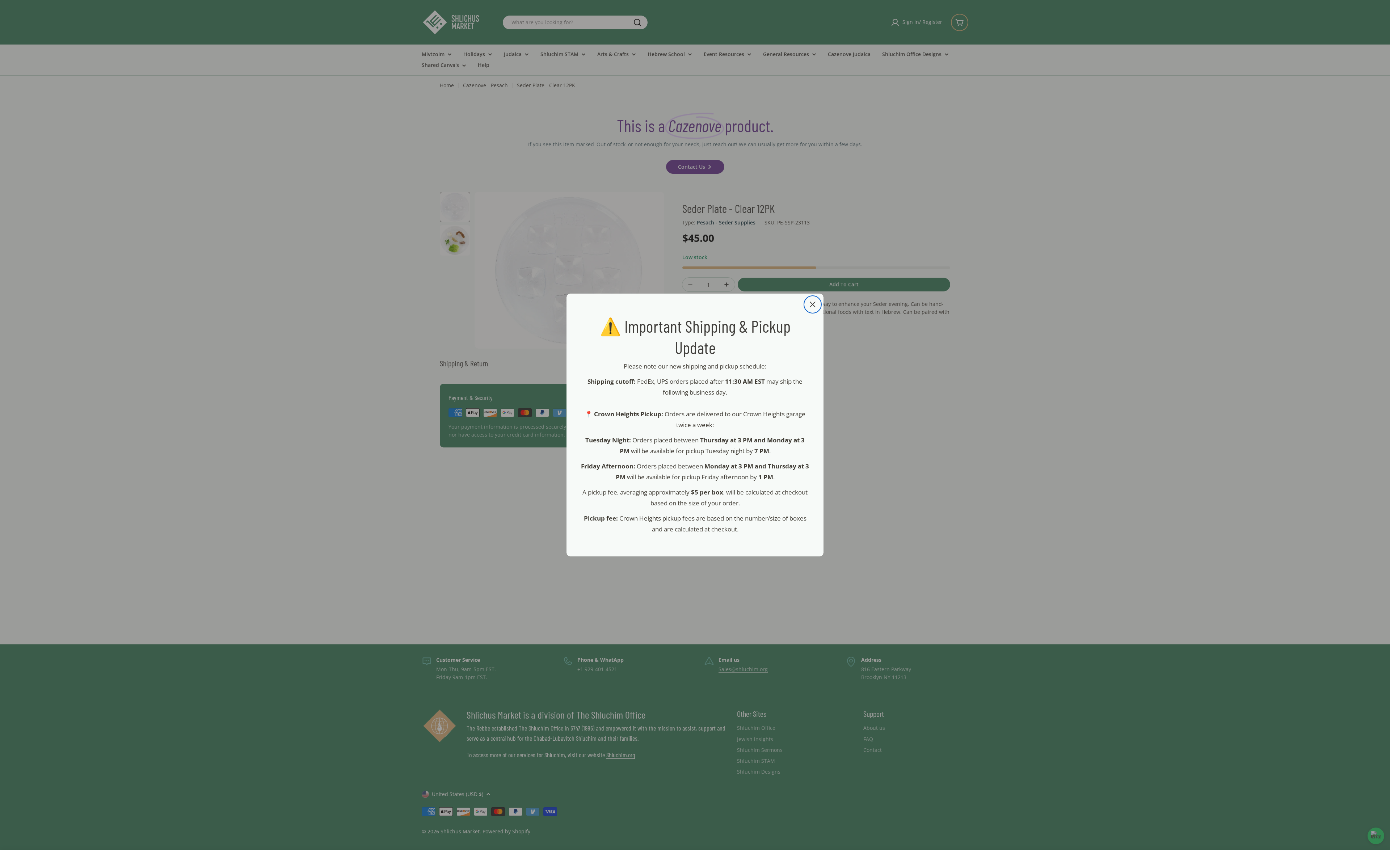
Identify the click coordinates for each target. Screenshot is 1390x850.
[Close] (812, 304)
